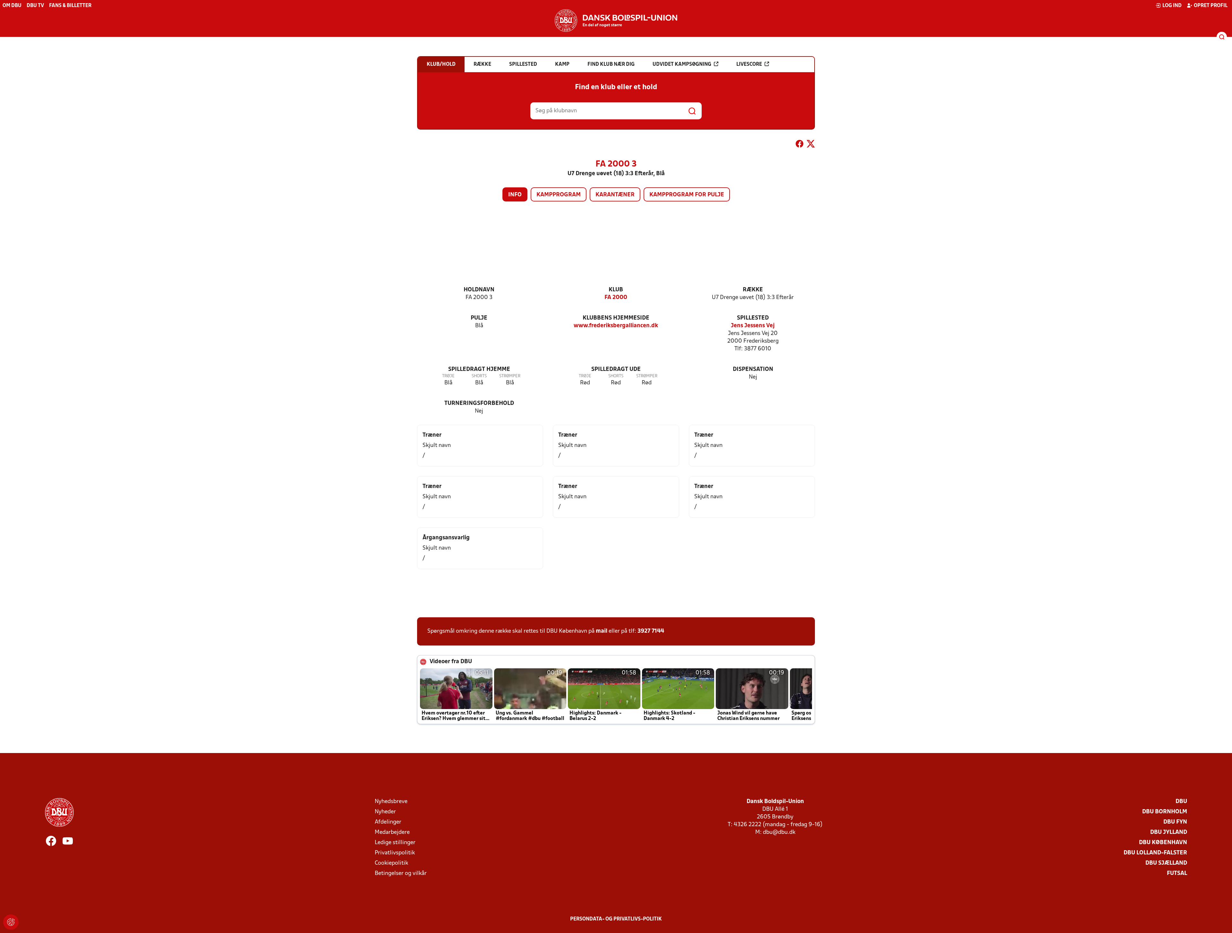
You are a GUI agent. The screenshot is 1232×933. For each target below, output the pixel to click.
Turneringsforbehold (479, 403)
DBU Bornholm (1164, 812)
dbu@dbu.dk (779, 832)
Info (515, 195)
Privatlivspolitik (395, 853)
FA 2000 (615, 297)
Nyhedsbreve (391, 801)
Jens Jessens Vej (753, 326)
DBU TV (35, 6)
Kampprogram (558, 195)
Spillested (753, 318)
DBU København (1163, 842)
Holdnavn (479, 290)
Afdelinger (388, 822)
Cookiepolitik (391, 863)
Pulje (479, 318)
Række (753, 290)
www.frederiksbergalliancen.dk (616, 326)
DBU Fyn (1175, 822)
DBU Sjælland (1166, 863)
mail (601, 631)
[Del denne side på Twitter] (811, 145)
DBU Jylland (1168, 832)
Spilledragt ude (616, 369)
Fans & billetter (70, 6)
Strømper (509, 376)
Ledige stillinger (395, 842)
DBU (1181, 801)
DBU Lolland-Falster (1155, 853)
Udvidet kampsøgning (682, 64)
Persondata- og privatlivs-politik (616, 919)
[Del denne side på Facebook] (799, 145)
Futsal (1177, 873)
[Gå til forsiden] (616, 20)
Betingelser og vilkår (401, 873)
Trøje (448, 376)
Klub (616, 290)
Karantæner (615, 195)
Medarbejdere (392, 832)
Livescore (749, 64)
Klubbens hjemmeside (616, 318)
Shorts (479, 376)
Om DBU (12, 6)
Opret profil (1211, 6)
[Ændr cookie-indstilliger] (11, 922)
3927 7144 (650, 631)
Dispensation (753, 369)
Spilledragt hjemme (479, 369)
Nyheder (385, 812)
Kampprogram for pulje (686, 195)
